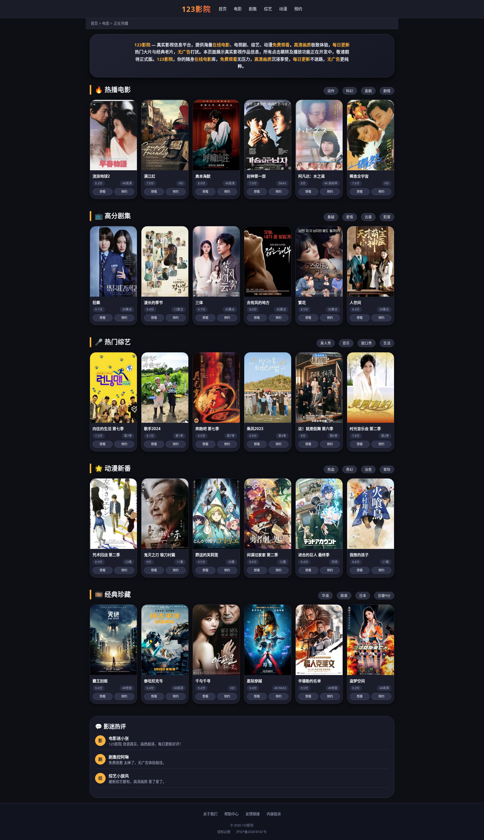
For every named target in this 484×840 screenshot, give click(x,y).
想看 (103, 191)
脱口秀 (366, 343)
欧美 (344, 595)
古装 (368, 216)
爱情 (349, 216)
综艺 (268, 9)
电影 (238, 9)
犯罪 (386, 216)
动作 (331, 90)
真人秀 (325, 343)
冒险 (386, 469)
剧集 (253, 9)
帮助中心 (231, 813)
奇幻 (349, 469)
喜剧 (368, 90)
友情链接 (253, 813)
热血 (331, 469)
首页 (223, 9)
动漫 (283, 9)
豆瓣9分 (384, 595)
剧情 (386, 90)
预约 (298, 9)
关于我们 (210, 813)
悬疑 (331, 216)
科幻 (349, 90)
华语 (325, 595)
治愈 (368, 469)
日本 (362, 595)
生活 (386, 343)
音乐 (346, 343)
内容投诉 (274, 813)
